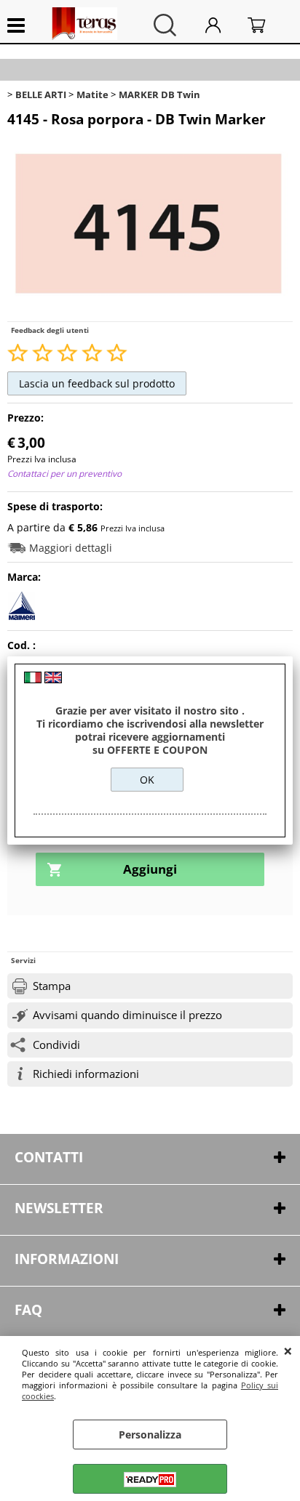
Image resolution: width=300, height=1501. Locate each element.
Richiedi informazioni (86, 1074)
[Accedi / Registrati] (222, 25)
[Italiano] (33, 679)
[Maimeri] (21, 616)
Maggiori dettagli (70, 548)
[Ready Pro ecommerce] (150, 1479)
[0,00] (266, 25)
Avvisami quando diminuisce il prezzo (127, 1015)
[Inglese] (53, 679)
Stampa (52, 986)
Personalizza (150, 1434)
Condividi (56, 1045)
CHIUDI (288, 1350)
